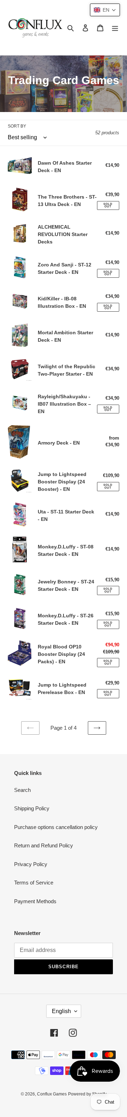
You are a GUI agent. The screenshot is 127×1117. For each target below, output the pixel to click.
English (61, 1011)
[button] (105, 10)
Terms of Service (33, 883)
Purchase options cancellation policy (56, 827)
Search (22, 790)
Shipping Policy (31, 808)
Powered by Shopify (87, 1094)
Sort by (17, 126)
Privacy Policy (30, 864)
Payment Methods (35, 901)
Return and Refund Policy (43, 845)
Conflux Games (52, 1094)
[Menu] (115, 27)
